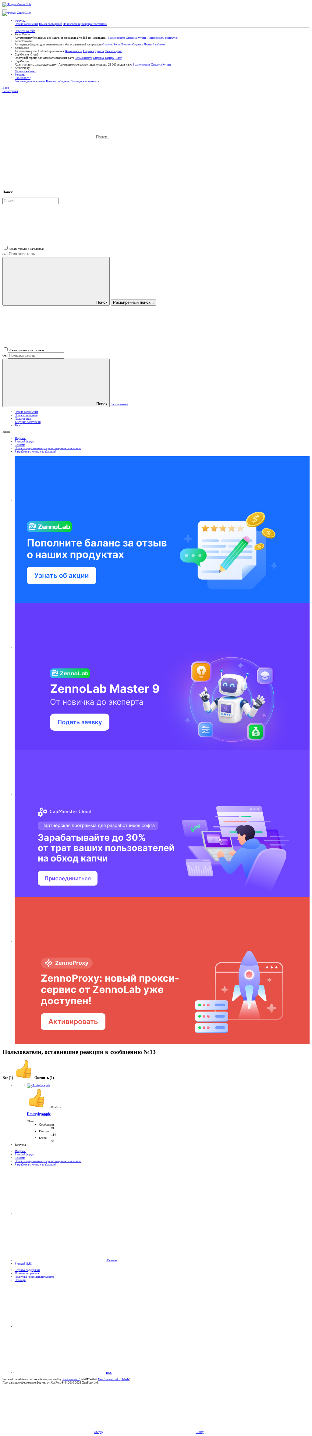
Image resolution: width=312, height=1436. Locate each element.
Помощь (20, 1280)
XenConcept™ (71, 1379)
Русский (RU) (23, 1263)
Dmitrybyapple (39, 1114)
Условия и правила (27, 1273)
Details (125, 1379)
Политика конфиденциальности (34, 1276)
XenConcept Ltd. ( (109, 1379)
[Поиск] (197, 137)
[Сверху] (60, 1326)
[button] (4, 10)
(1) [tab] (8, 1078)
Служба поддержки (27, 1270)
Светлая (111, 1260)
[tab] (34, 1078)
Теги (17, 425)
